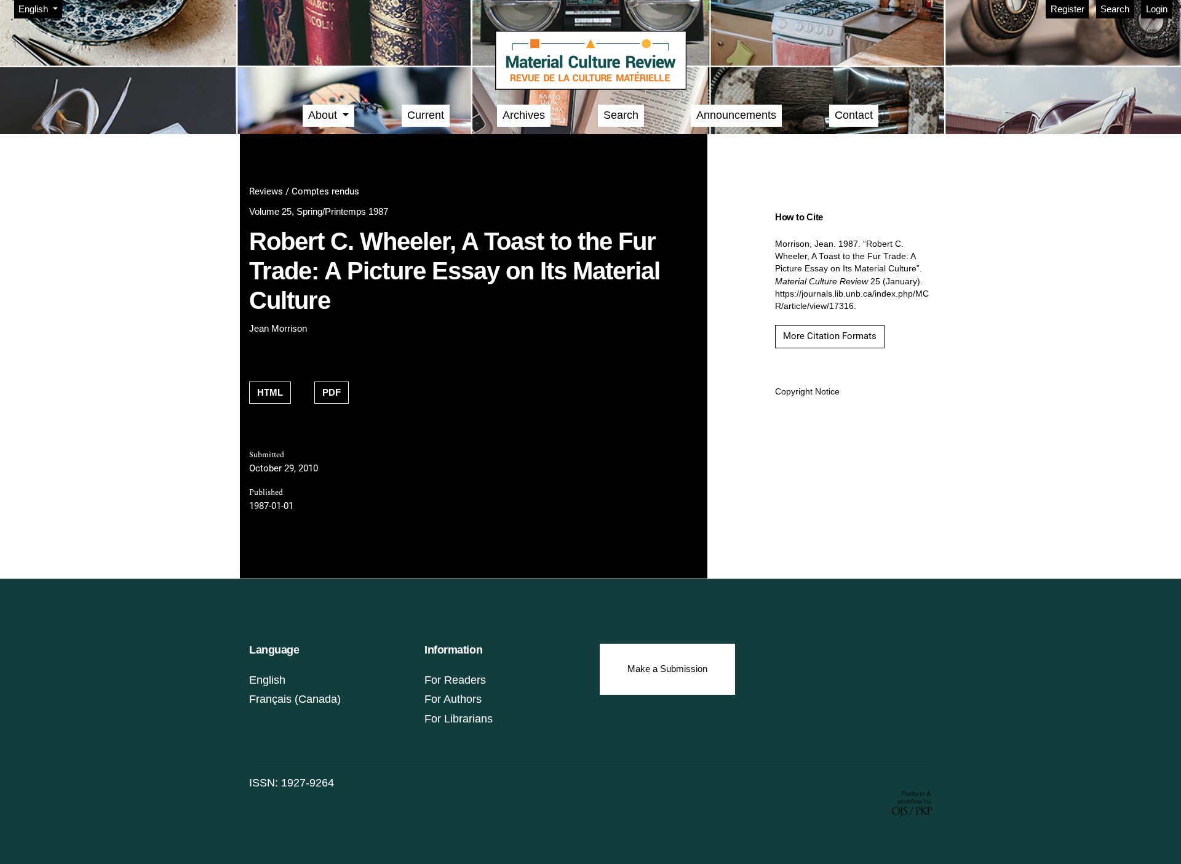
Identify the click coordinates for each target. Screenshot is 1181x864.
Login (1156, 9)
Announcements (736, 115)
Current (425, 115)
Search (1114, 9)
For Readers (455, 680)
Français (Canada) (295, 699)
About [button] (324, 115)
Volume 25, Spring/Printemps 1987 (318, 211)
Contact (854, 115)
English (267, 680)
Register (1067, 9)
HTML (270, 392)
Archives (524, 115)
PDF (331, 392)
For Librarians (458, 719)
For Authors (453, 699)
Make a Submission (667, 668)
